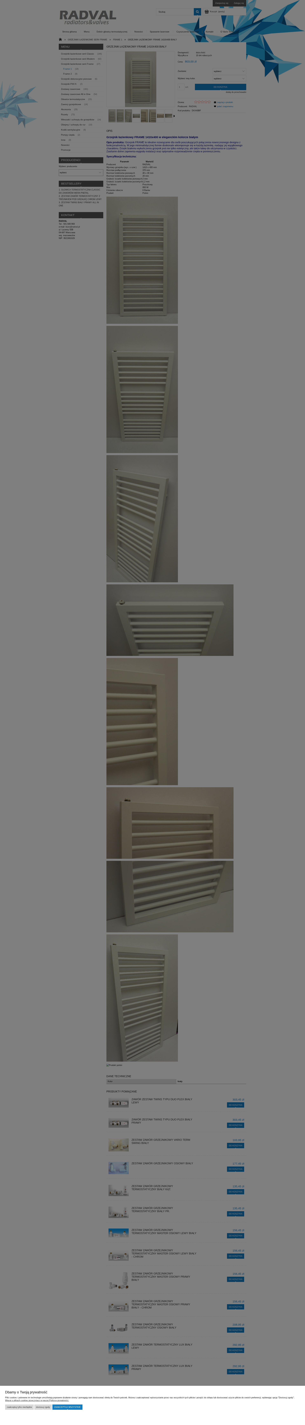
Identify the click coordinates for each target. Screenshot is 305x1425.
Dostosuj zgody (43, 1407)
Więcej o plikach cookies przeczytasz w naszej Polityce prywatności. (37, 1400)
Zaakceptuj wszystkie (67, 1407)
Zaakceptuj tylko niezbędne (19, 1407)
